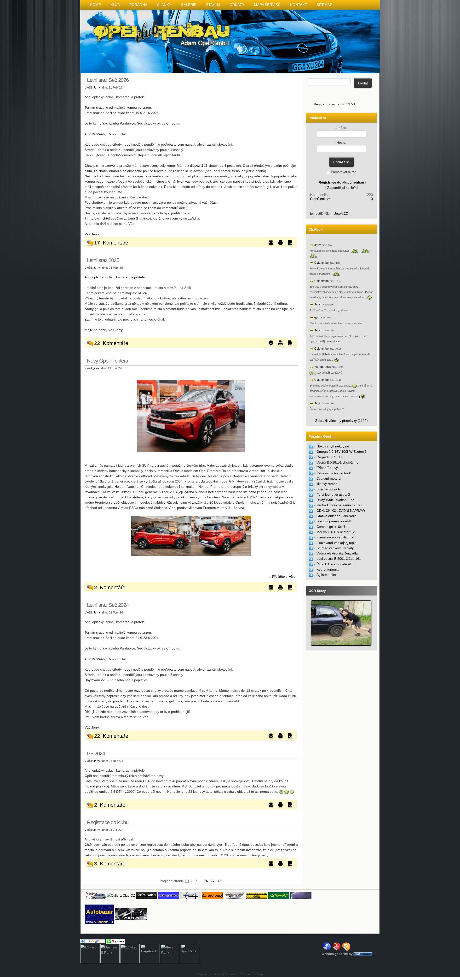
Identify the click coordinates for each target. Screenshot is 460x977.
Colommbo (321, 262)
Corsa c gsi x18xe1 (330, 527)
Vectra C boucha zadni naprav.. (340, 505)
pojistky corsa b (328, 489)
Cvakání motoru (328, 478)
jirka (96, 368)
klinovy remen (327, 484)
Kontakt (298, 5)
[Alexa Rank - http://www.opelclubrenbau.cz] (170, 953)
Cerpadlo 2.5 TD (329, 457)
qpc (316, 317)
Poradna (138, 5)
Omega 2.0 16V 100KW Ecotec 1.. (342, 451)
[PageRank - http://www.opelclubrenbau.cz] (150, 953)
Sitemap (324, 5)
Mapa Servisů (267, 5)
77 (213, 881)
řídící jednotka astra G (333, 494)
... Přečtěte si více (281, 576)
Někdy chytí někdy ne (332, 446)
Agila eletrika (326, 575)
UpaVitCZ (341, 213)
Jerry (96, 87)
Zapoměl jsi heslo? (341, 188)
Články (164, 5)
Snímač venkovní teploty (335, 548)
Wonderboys (322, 367)
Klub (115, 5)
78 (219, 881)
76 (206, 881)
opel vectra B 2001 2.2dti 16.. (338, 558)
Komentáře (115, 243)
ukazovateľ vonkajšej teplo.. (337, 543)
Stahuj (213, 5)
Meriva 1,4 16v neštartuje (335, 532)
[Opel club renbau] (191, 416)
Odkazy (237, 5)
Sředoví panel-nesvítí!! (333, 521)
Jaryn (318, 304)
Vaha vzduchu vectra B (333, 473)
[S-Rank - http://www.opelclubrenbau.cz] (110, 953)
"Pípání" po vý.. (328, 468)
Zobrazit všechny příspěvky (336, 421)
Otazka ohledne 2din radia (336, 516)
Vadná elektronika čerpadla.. (338, 553)
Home (95, 5)
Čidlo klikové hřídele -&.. (334, 564)
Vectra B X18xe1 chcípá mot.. (338, 462)
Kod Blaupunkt (327, 569)
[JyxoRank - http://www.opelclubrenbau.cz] (190, 953)
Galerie (188, 5)
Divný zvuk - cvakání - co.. (336, 500)
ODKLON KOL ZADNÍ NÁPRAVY (340, 510)
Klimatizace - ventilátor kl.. (336, 537)
